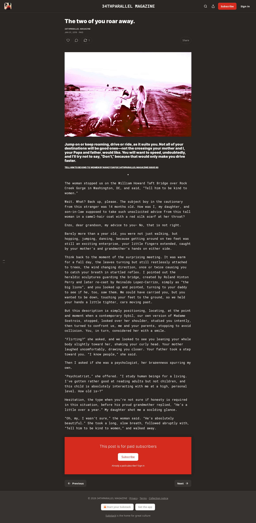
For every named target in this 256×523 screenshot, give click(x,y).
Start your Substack (119, 507)
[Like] (68, 40)
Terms (143, 498)
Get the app (145, 507)
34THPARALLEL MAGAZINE (78, 29)
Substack (111, 515)
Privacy (133, 498)
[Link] (60, 152)
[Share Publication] (213, 6)
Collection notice (158, 498)
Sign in (245, 6)
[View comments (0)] (76, 40)
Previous (78, 483)
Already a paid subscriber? (128, 465)
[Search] (205, 6)
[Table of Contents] (3, 261)
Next (180, 483)
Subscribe (227, 6)
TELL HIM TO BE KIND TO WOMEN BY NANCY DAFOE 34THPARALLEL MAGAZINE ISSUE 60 (111, 167)
